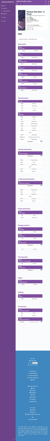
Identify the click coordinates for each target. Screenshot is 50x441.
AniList (27, 431)
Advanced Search (33, 375)
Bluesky (33, 410)
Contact (33, 390)
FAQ (34, 388)
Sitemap (34, 399)
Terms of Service (33, 386)
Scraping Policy (33, 401)
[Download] (45, 1)
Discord (33, 412)
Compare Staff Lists (33, 377)
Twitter (33, 407)
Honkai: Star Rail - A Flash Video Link (28, 39)
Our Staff (33, 397)
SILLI (33, 417)
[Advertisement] (33, 339)
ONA (20, 4)
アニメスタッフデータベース (25, 429)
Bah (32, 29)
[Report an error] (48, 1)
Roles (33, 379)
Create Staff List (33, 373)
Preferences (33, 360)
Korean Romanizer (32, 419)
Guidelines (33, 392)
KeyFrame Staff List (8, 2)
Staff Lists (33, 371)
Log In (33, 358)
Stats (33, 395)
